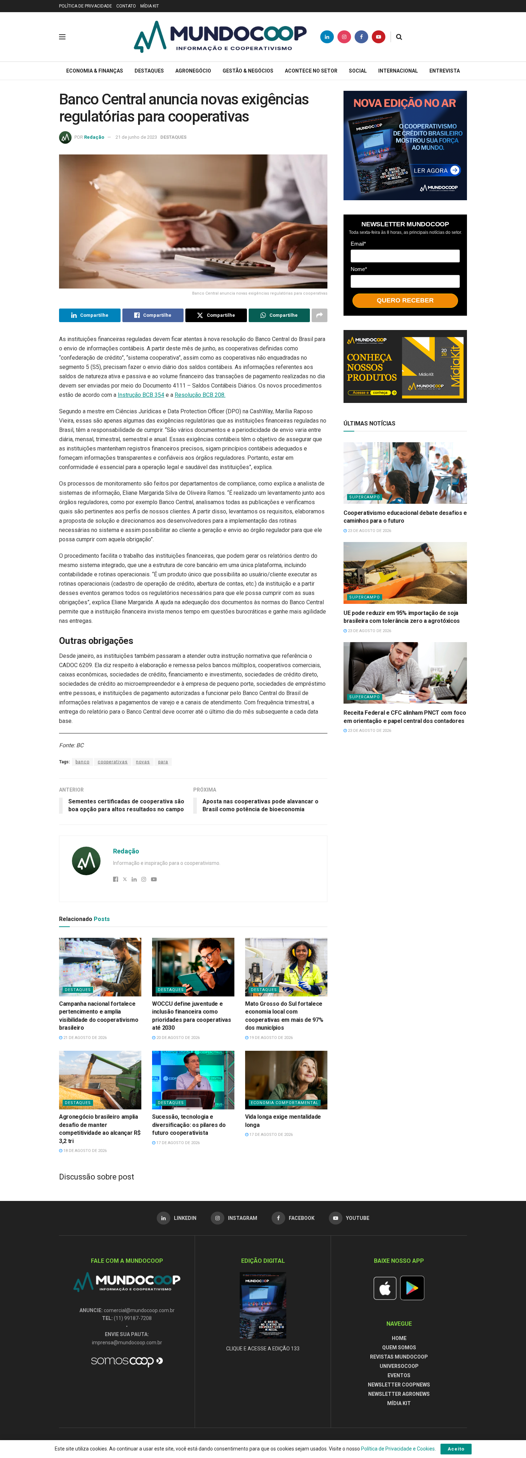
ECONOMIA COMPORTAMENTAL (284, 1102)
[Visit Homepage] (220, 36)
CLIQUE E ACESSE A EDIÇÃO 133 (262, 1348)
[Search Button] (399, 37)
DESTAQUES (149, 71)
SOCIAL (358, 71)
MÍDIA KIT (149, 6)
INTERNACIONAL (398, 71)
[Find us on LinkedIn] (327, 36)
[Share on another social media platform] (319, 315)
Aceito (456, 1449)
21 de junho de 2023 (136, 137)
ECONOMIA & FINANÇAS (94, 71)
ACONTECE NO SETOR (311, 71)
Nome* (359, 269)
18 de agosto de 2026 (84, 1150)
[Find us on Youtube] (378, 36)
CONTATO (126, 6)
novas (143, 761)
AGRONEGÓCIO (193, 71)
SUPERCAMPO (364, 497)
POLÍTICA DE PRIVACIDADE (85, 6)
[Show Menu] (62, 36)
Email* (358, 244)
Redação (94, 137)
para (163, 761)
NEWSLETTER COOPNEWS (399, 1385)
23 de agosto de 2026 (369, 530)
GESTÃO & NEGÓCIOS (248, 71)
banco (82, 761)
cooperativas (113, 761)
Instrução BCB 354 (141, 394)
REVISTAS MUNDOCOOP (399, 1357)
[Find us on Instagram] (344, 36)
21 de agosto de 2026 (84, 1037)
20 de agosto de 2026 (177, 1037)
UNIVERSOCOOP (399, 1366)
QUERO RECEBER (405, 300)
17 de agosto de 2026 (177, 1143)
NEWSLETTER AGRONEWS (399, 1394)
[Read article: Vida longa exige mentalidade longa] (286, 1080)
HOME (399, 1338)
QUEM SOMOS (399, 1347)
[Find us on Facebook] (361, 36)
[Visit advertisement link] (405, 145)
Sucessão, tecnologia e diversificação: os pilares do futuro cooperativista (189, 1124)
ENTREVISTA (444, 71)
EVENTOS (399, 1375)
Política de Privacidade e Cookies (398, 1449)
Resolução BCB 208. (200, 394)
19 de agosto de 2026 (270, 1037)
